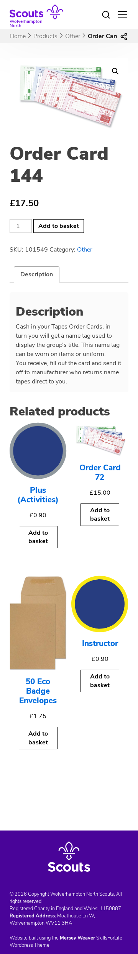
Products (45, 36)
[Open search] (105, 14)
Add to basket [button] (38, 537)
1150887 (110, 908)
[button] (115, 71)
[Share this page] (124, 36)
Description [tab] (36, 274)
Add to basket (58, 226)
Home (18, 36)
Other (72, 36)
